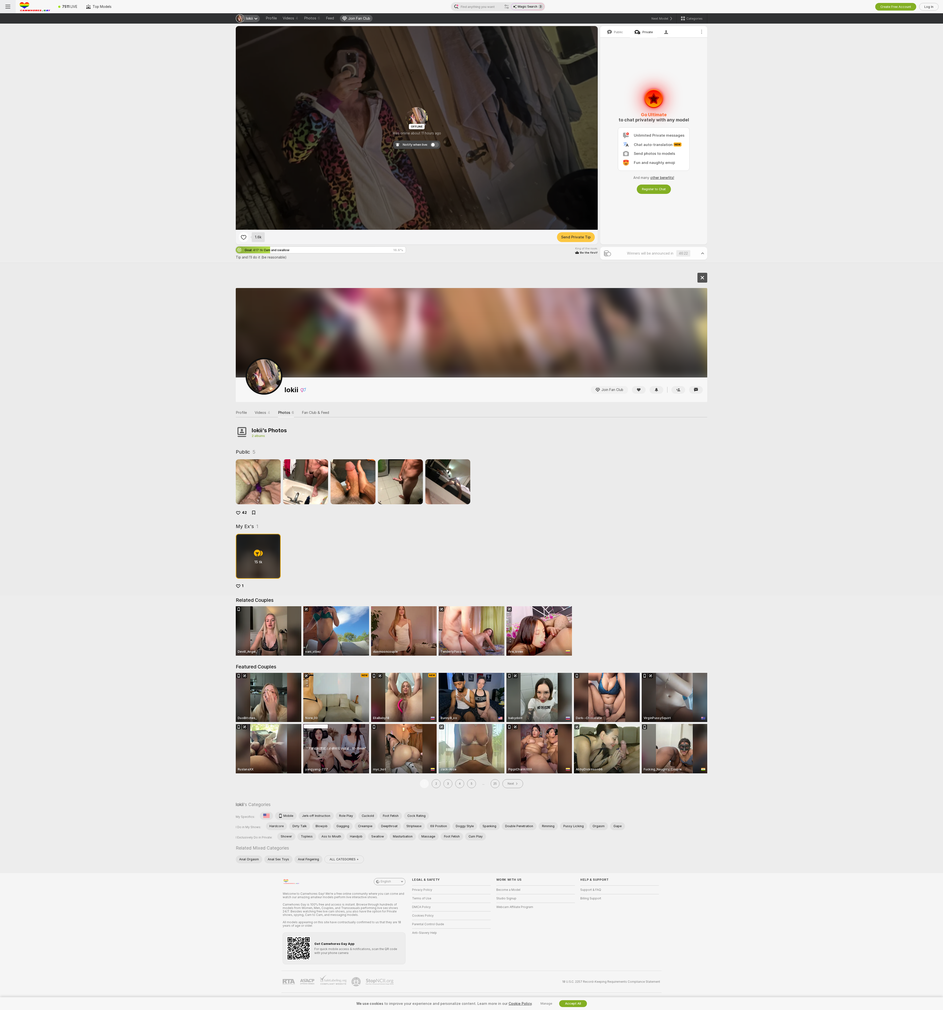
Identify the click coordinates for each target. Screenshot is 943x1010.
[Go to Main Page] (35, 6)
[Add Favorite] (244, 237)
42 (244, 512)
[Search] (506, 6)
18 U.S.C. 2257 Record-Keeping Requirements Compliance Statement (611, 981)
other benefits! (662, 178)
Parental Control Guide (428, 924)
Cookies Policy (423, 915)
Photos (312, 18)
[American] (266, 816)
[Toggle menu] (8, 6)
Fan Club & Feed (315, 412)
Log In (928, 7)
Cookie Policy (520, 1004)
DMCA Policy (421, 907)
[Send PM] (696, 390)
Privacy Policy (422, 890)
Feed (330, 18)
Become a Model (508, 890)
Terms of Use (421, 898)
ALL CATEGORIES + (344, 859)
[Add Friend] (678, 390)
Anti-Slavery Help (424, 933)
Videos (290, 18)
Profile (271, 18)
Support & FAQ (590, 890)
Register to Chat (654, 189)
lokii (240, 804)
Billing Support (590, 898)
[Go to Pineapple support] (356, 981)
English (386, 881)
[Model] (702, 278)
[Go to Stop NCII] (380, 982)
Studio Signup (506, 898)
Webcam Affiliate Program (514, 907)
